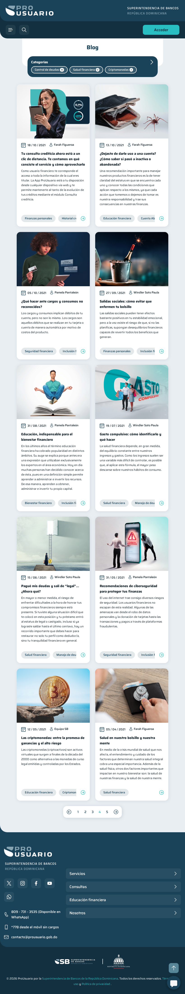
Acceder (160, 31)
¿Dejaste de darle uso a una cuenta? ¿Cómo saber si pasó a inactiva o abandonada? (128, 159)
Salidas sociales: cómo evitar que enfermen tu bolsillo (126, 304)
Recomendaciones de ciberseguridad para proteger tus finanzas (128, 588)
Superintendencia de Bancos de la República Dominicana (80, 978)
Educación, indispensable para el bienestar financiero (46, 436)
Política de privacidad (96, 984)
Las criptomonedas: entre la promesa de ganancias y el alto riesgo (52, 740)
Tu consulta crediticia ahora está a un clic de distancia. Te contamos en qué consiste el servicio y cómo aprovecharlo (53, 159)
